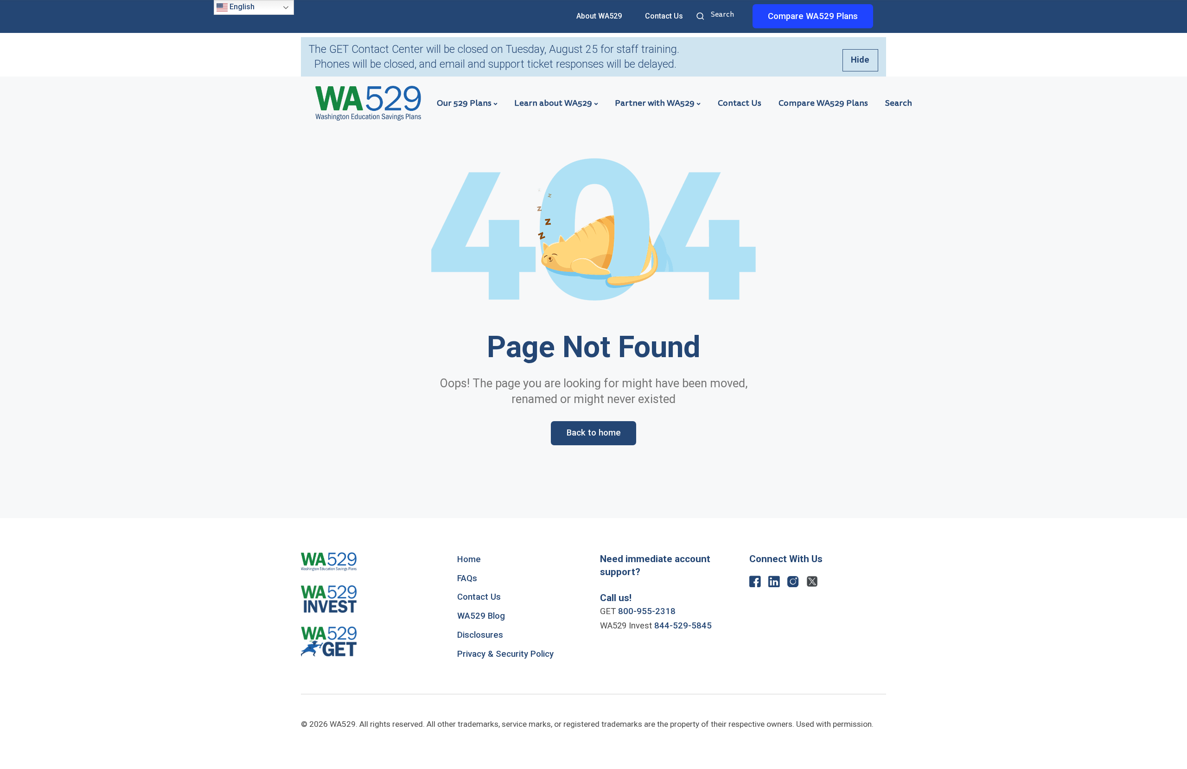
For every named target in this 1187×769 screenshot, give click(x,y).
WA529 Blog (481, 616)
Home (469, 559)
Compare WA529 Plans (823, 103)
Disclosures (480, 635)
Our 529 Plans (464, 103)
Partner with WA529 (655, 103)
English (241, 6)
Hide (860, 60)
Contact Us (664, 16)
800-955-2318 (647, 611)
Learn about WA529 (553, 103)
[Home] (368, 102)
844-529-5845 (683, 626)
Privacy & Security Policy (505, 654)
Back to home (594, 433)
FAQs (467, 578)
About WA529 (599, 16)
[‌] (755, 584)
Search (701, 17)
